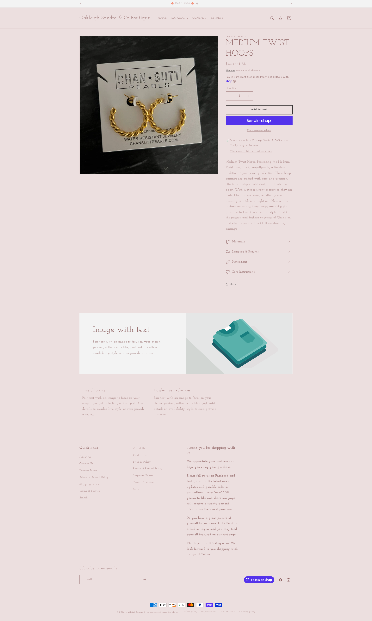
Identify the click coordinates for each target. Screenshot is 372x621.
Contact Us (86, 463)
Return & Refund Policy (93, 477)
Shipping (230, 70)
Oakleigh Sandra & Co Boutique (142, 612)
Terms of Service (89, 491)
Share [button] (233, 284)
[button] (179, 18)
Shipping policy (247, 612)
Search (83, 497)
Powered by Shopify (169, 612)
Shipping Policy (89, 484)
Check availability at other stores (251, 151)
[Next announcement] (291, 3)
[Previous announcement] (81, 3)
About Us (85, 456)
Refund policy (190, 612)
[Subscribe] (144, 579)
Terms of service (227, 612)
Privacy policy (208, 612)
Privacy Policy (88, 470)
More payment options (259, 130)
